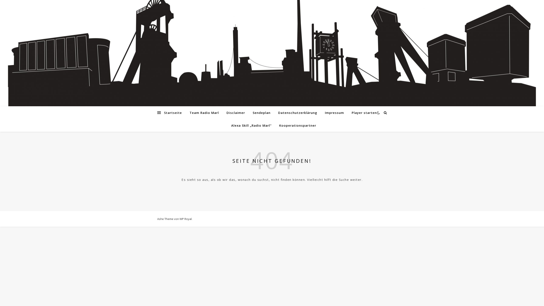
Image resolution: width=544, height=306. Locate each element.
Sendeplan (262, 112)
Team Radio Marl (204, 112)
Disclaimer (236, 112)
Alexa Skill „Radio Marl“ (251, 125)
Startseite (173, 112)
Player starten (364, 112)
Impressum (334, 112)
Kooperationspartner (297, 125)
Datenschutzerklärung (297, 112)
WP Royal (186, 219)
